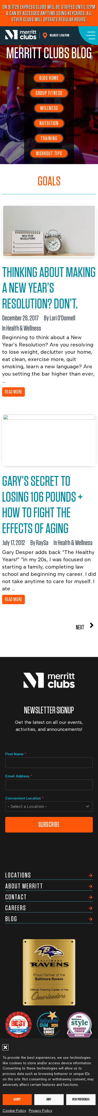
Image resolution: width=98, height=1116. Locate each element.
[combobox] (49, 806)
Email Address (18, 776)
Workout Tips (49, 153)
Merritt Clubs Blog (49, 53)
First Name (15, 754)
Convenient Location (24, 798)
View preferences (80, 1099)
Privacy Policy (40, 1110)
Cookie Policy (14, 1110)
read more (13, 392)
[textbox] (44, 806)
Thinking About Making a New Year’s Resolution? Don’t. (49, 288)
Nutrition (49, 123)
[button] (5, 1047)
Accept (17, 1099)
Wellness (49, 108)
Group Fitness (49, 93)
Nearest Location (60, 35)
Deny (49, 1099)
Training (49, 138)
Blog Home (49, 78)
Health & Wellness (23, 328)
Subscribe (49, 824)
